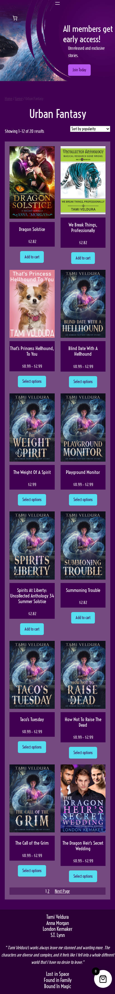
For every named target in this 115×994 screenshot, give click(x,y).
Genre (19, 98)
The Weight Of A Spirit (32, 472)
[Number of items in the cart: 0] (15, 18)
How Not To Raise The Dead (83, 722)
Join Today (79, 69)
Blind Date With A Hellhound (83, 351)
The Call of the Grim (32, 843)
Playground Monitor (83, 472)
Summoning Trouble (83, 590)
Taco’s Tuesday (32, 719)
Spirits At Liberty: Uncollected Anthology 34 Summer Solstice (32, 595)
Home (8, 98)
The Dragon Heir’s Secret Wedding (83, 845)
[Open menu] (57, 3)
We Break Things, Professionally (83, 227)
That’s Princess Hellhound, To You (32, 351)
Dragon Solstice (32, 229)
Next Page (62, 891)
